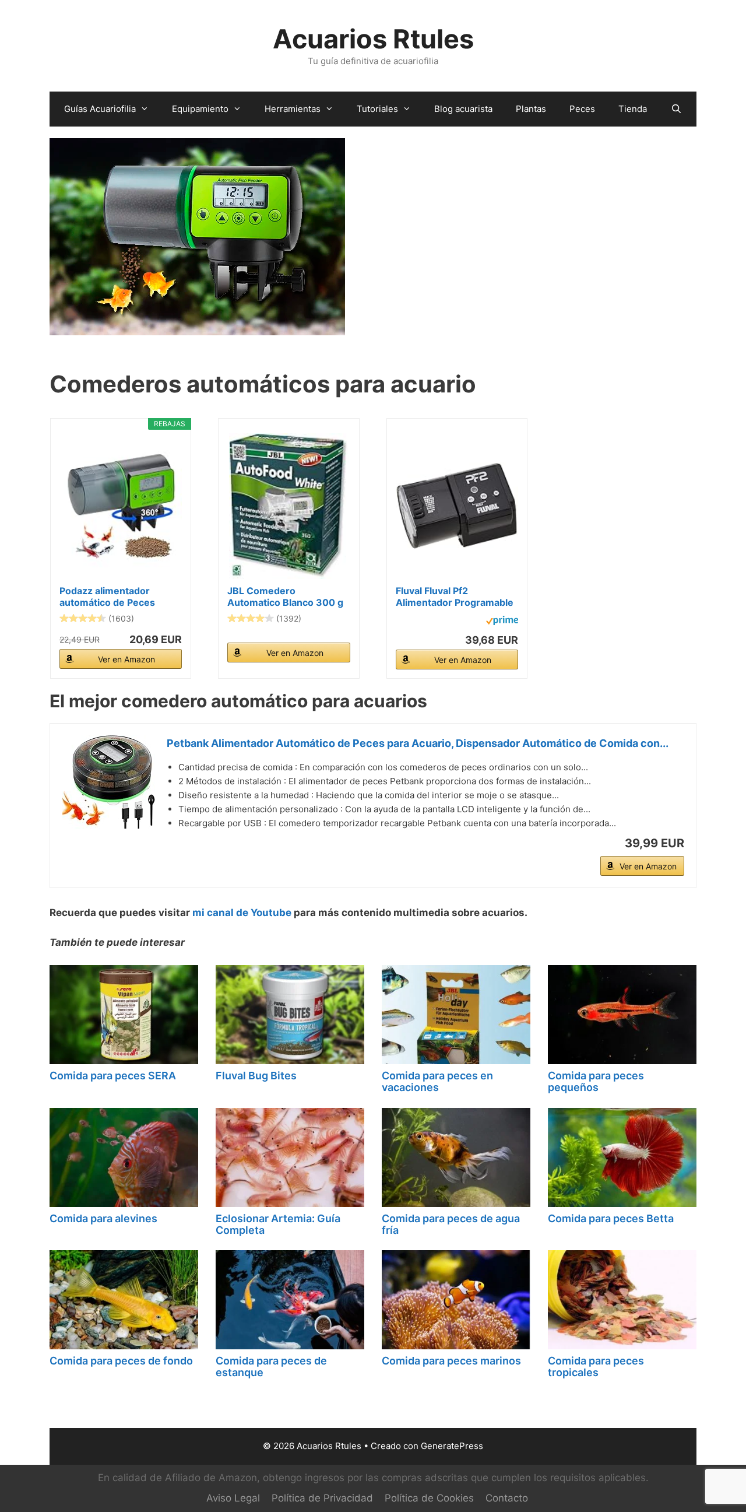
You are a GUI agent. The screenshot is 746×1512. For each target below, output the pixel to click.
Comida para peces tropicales (596, 1366)
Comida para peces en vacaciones (437, 1081)
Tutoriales (377, 108)
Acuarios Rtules (373, 39)
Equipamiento (200, 108)
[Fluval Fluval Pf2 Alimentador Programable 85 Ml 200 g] (457, 506)
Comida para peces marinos (451, 1361)
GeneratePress (452, 1445)
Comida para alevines (103, 1218)
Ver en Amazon (126, 659)
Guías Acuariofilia (100, 108)
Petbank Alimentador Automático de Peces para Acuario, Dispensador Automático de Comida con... (417, 743)
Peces (582, 108)
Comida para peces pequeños (596, 1081)
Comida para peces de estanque (271, 1366)
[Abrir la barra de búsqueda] (676, 109)
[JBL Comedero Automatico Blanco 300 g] (288, 506)
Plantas (531, 108)
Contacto (506, 1498)
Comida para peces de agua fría (451, 1224)
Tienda (632, 108)
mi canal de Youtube (241, 912)
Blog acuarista (463, 108)
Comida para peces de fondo (121, 1361)
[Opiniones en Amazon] (82, 618)
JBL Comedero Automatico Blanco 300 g (285, 596)
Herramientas (293, 108)
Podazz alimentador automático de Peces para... (107, 596)
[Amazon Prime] (502, 622)
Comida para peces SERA (113, 1075)
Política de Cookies (429, 1498)
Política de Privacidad (322, 1498)
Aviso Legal (233, 1498)
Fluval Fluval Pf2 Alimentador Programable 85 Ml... (454, 596)
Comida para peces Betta (611, 1218)
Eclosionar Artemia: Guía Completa (278, 1224)
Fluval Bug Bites (256, 1075)
